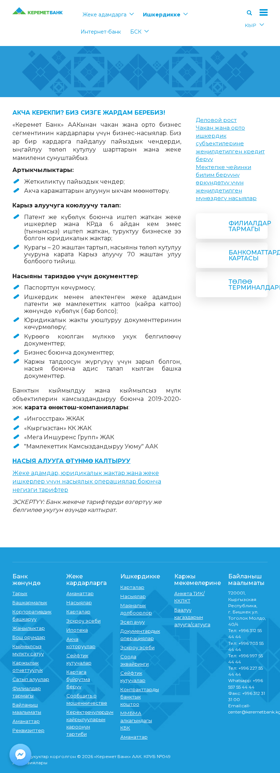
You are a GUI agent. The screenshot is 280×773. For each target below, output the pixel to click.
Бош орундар (28, 637)
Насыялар (79, 602)
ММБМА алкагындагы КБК (136, 720)
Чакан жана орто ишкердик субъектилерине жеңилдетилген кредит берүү (230, 143)
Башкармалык (29, 602)
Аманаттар (26, 721)
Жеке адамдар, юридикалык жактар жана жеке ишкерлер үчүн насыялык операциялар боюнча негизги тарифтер (86, 481)
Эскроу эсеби (83, 621)
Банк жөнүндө (26, 579)
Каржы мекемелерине (197, 579)
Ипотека (77, 630)
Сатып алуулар (30, 679)
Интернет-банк (101, 31)
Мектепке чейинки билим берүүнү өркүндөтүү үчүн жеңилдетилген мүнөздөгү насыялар (226, 183)
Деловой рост (216, 119)
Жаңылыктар (28, 628)
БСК (135, 31)
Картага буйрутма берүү (78, 679)
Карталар (78, 612)
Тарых (19, 593)
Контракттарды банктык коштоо (139, 696)
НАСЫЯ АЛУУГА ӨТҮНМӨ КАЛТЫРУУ (71, 461)
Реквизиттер (28, 730)
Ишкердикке (161, 14)
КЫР (250, 25)
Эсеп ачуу (132, 622)
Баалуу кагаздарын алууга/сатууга (192, 617)
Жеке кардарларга (86, 579)
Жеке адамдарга (104, 14)
